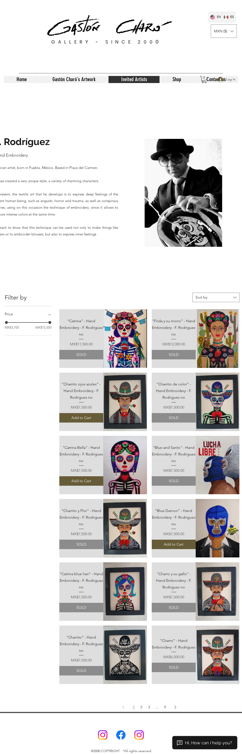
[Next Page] (175, 707)
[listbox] (224, 31)
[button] (224, 31)
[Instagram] (102, 735)
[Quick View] (125, 338)
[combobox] (216, 297)
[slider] (6, 322)
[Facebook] (121, 735)
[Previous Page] (123, 707)
